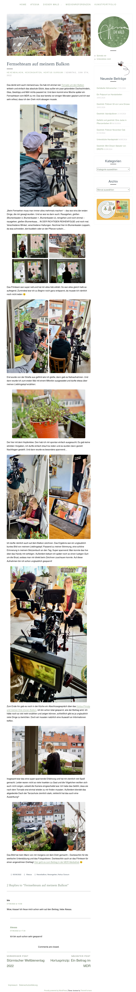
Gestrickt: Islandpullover (107, 113)
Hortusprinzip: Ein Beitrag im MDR (70, 961)
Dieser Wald (51, 4)
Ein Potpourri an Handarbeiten (109, 94)
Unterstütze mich (104, 59)
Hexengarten (33, 72)
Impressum (13, 985)
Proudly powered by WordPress (55, 990)
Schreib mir (101, 55)
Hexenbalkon (15, 72)
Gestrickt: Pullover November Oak (111, 129)
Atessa (34, 4)
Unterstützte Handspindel (107, 139)
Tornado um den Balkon (72, 84)
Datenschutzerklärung (28, 985)
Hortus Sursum (53, 72)
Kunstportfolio (105, 4)
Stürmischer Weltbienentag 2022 (25, 961)
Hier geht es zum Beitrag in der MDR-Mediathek (56, 862)
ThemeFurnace (86, 990)
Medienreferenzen (78, 4)
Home (23, 4)
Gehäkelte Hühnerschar (107, 88)
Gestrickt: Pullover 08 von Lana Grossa (113, 104)
